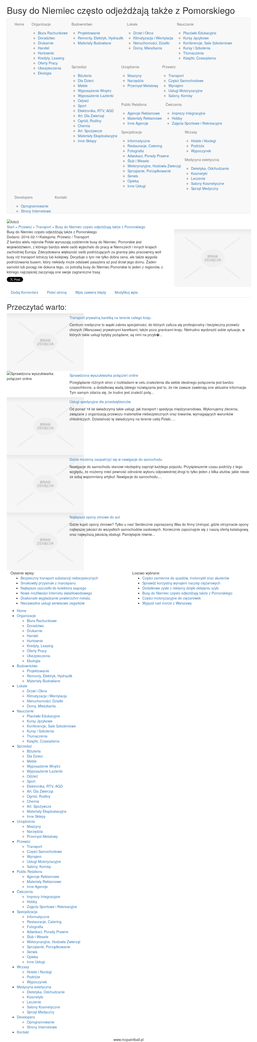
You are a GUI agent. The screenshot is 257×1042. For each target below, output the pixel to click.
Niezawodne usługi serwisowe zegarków (53, 603)
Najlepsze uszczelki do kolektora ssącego (53, 587)
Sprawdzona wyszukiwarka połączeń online (104, 375)
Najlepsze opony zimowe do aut (95, 516)
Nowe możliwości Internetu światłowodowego (56, 593)
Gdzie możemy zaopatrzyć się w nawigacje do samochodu (116, 459)
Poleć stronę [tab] (57, 292)
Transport (43, 226)
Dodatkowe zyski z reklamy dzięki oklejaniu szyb (180, 587)
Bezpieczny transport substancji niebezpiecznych (59, 577)
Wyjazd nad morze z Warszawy (167, 603)
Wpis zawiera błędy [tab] (90, 292)
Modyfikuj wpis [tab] (126, 292)
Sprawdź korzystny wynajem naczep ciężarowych (181, 582)
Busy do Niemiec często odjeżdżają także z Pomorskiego (100, 226)
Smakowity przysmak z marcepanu (48, 582)
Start (10, 226)
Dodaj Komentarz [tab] (24, 292)
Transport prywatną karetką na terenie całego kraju (110, 317)
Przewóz (25, 226)
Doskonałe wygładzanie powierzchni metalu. (56, 598)
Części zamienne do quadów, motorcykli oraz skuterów (185, 577)
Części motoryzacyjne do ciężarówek (171, 598)
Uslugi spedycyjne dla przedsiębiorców (100, 401)
